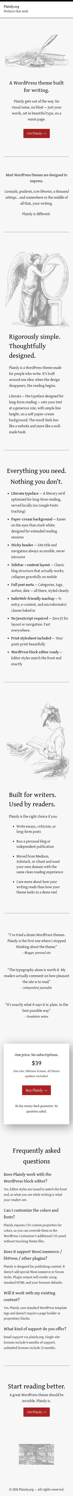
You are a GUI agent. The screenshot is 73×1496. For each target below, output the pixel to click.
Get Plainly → (36, 133)
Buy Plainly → (36, 1090)
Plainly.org (11, 6)
